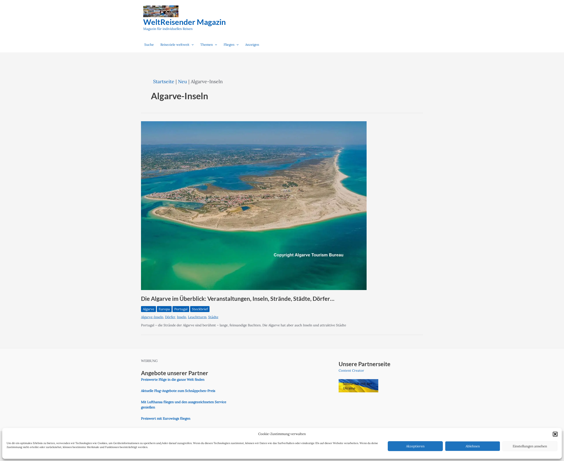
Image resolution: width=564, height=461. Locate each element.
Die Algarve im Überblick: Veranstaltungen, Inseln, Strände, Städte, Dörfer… (237, 298)
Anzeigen (252, 44)
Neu (182, 81)
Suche (149, 44)
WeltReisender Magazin (184, 21)
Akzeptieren (415, 446)
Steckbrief (200, 309)
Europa (164, 309)
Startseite (163, 81)
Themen (206, 44)
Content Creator (351, 370)
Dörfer (170, 317)
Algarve (148, 309)
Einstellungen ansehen (530, 446)
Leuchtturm (197, 317)
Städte (213, 317)
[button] (555, 434)
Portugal (180, 309)
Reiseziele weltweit (174, 44)
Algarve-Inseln (152, 317)
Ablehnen (473, 446)
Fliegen (229, 44)
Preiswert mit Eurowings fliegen (165, 418)
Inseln (181, 317)
